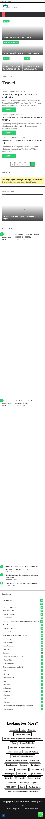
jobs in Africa (7, 660)
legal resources (8, 677)
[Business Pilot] (10, 7)
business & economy (11, 42)
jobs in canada (8, 709)
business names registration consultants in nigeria (21, 621)
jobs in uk (6, 702)
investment (7, 618)
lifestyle (6, 649)
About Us (26, 809)
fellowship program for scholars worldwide (19, 95)
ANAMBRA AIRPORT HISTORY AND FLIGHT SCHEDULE (32, 69)
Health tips (7, 691)
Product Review (8, 663)
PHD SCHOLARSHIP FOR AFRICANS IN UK (22, 141)
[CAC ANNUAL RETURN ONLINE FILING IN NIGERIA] (8, 316)
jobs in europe (8, 695)
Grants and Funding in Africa (13, 656)
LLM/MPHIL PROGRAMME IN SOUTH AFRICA (22, 118)
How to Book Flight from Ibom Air (18, 37)
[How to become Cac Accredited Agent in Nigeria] (8, 482)
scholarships (7, 639)
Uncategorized (8, 600)
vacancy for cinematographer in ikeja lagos (18, 705)
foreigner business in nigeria (13, 667)
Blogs (15, 809)
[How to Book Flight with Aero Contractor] (22, 47)
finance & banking (9, 614)
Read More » (8, 110)
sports (5, 670)
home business (8, 646)
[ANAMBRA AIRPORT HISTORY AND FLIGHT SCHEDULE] (32, 63)
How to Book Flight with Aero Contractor (21, 53)
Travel (6, 21)
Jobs (19, 809)
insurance (6, 684)
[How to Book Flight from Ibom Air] (22, 29)
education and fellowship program (15, 635)
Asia (4, 681)
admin (5, 91)
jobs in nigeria (8, 642)
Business (6, 653)
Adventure (6, 674)
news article (7, 632)
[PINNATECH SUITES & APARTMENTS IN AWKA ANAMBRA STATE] (12, 63)
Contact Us (34, 809)
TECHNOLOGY (8, 611)
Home (5, 76)
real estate (7, 688)
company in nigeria (9, 628)
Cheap (5, 698)
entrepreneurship (9, 607)
